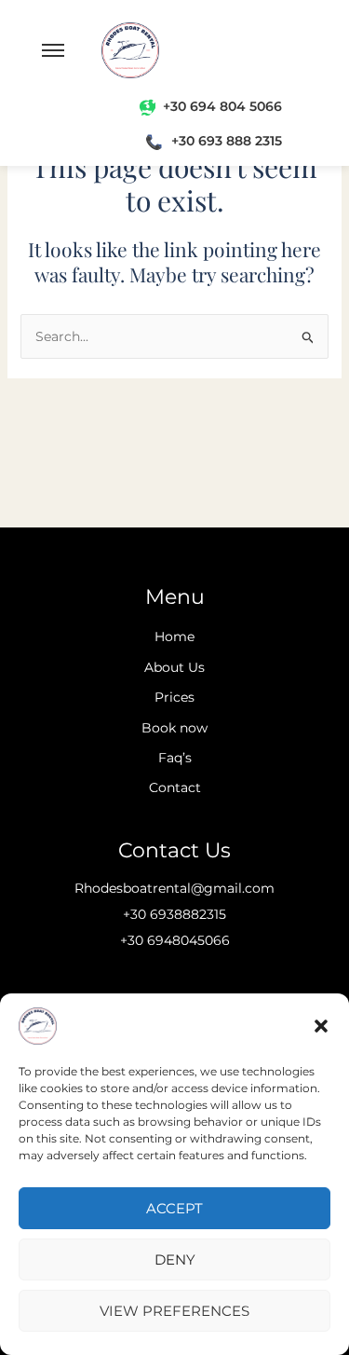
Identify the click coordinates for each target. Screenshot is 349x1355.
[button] (321, 1026)
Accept (174, 1208)
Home (174, 636)
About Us (174, 667)
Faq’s (175, 757)
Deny (174, 1259)
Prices (174, 697)
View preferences (174, 1311)
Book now (174, 727)
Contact (175, 787)
